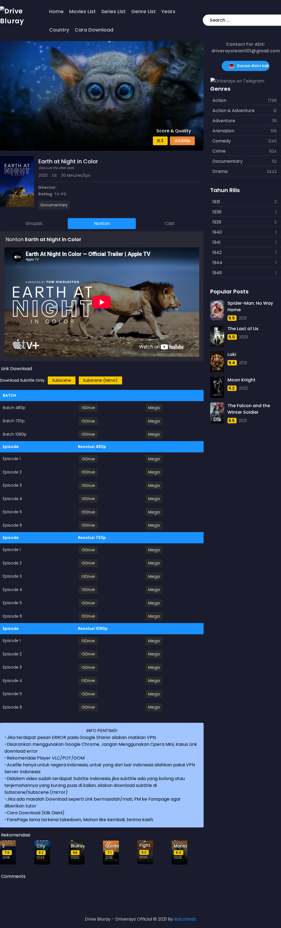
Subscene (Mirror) (100, 380)
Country (59, 29)
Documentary (54, 205)
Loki (231, 354)
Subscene (61, 380)
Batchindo (185, 919)
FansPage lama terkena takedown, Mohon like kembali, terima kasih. (80, 819)
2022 (243, 388)
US (54, 175)
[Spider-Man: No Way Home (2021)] (217, 310)
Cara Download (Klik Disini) (35, 813)
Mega (154, 407)
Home (56, 11)
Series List (113, 11)
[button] (275, 20)
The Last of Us (242, 328)
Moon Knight (241, 380)
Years (168, 11)
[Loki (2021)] (217, 361)
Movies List (82, 11)
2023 (243, 337)
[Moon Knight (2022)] (217, 387)
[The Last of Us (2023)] (217, 336)
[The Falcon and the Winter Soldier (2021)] (217, 413)
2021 (243, 318)
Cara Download (94, 29)
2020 (43, 175)
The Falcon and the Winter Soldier (248, 408)
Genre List (143, 11)
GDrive (88, 407)
